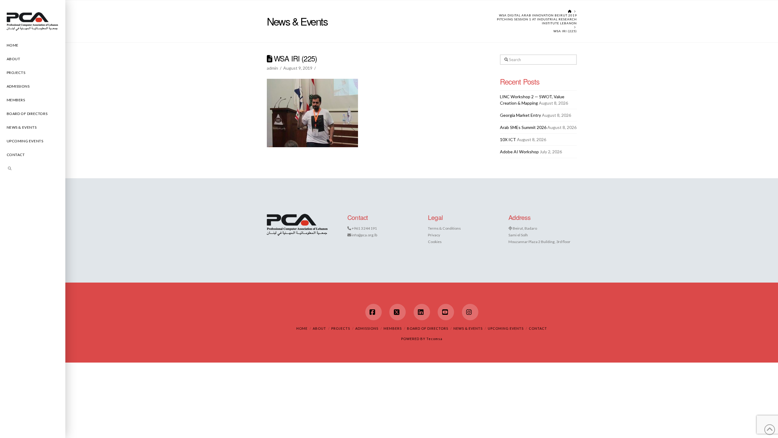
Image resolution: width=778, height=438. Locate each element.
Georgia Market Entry (520, 115)
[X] (397, 312)
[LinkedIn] (422, 312)
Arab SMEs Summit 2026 (523, 127)
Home (302, 328)
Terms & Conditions (444, 228)
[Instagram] (470, 312)
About (319, 328)
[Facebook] (373, 312)
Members (393, 328)
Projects (340, 328)
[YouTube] (446, 312)
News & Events (468, 328)
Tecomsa (434, 339)
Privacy (434, 235)
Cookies (435, 241)
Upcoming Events (506, 328)
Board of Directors (427, 328)
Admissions (366, 328)
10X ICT (508, 139)
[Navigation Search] (32, 169)
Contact (538, 328)
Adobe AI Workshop (519, 151)
